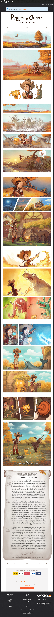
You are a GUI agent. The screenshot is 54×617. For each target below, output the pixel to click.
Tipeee (27, 603)
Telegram (44, 605)
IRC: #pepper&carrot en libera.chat (43, 603)
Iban (27, 606)
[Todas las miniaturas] (27, 27)
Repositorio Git (27, 585)
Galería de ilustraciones (10, 596)
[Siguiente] (39, 27)
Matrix (44, 604)
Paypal (27, 605)
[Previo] (14, 27)
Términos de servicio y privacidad (27, 612)
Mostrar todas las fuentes (27, 587)
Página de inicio (10, 594)
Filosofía (10, 599)
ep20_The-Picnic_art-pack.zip (29, 581)
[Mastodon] (37, 597)
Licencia (10, 606)
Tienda (10, 602)
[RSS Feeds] (50, 597)
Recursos (10, 600)
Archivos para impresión (27, 584)
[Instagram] (45, 597)
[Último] (46, 27)
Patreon (27, 602)
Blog (10, 603)
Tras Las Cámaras (27, 596)
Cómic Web (10, 595)
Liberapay (27, 601)
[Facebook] (43, 597)
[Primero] (7, 27)
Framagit (27, 594)
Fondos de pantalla (27, 599)
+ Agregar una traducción (25, 9)
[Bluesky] (40, 597)
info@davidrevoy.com (46, 599)
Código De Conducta (27, 613)
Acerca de (10, 605)
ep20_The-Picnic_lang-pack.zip (30, 582)
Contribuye (10, 601)
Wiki (27, 595)
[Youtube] (47, 597)
